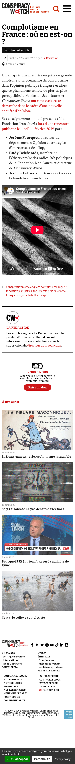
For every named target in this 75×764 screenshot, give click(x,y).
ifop (34, 291)
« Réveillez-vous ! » (49, 664)
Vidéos (42, 653)
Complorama (46, 660)
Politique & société (14, 656)
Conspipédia (10, 667)
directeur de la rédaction (44, 345)
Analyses (8, 653)
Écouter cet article (17, 50)
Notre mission (13, 679)
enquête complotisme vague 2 (48, 287)
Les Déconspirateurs (50, 667)
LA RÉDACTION (17, 327)
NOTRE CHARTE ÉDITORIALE (13, 685)
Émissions (44, 656)
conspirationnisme (18, 287)
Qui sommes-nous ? (15, 676)
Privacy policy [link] (62, 759)
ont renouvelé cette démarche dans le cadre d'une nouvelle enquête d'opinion (32, 106)
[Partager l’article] (5, 58)
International (11, 660)
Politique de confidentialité (14, 699)
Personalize (42, 759)
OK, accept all (18, 759)
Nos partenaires (15, 690)
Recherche (51, 676)
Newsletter (47, 686)
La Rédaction (50, 58)
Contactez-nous (50, 680)
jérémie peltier (47, 291)
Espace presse (48, 683)
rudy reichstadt (26, 295)
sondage (42, 295)
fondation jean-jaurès (19, 291)
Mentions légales (15, 693)
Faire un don (51, 690)
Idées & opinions (13, 664)
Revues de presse (49, 670)
